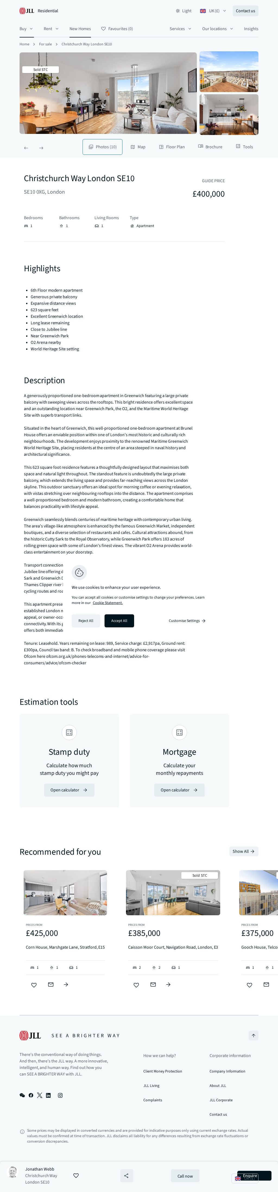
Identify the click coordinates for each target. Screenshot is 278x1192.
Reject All (85, 621)
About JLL (218, 1086)
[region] (139, 596)
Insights (251, 29)
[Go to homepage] (69, 1035)
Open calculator (64, 790)
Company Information (227, 1071)
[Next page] (41, 148)
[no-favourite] (34, 985)
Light (186, 11)
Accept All (119, 621)
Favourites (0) (120, 29)
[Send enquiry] (50, 984)
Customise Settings (184, 621)
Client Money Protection (162, 1071)
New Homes (80, 29)
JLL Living (151, 1086)
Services (177, 29)
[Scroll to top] (253, 1035)
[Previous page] (26, 148)
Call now (185, 1176)
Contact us (245, 11)
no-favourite (76, 1176)
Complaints (152, 1100)
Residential (48, 11)
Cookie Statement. (108, 603)
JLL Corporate (221, 1100)
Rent (48, 29)
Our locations (214, 29)
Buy (23, 29)
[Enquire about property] (65, 984)
